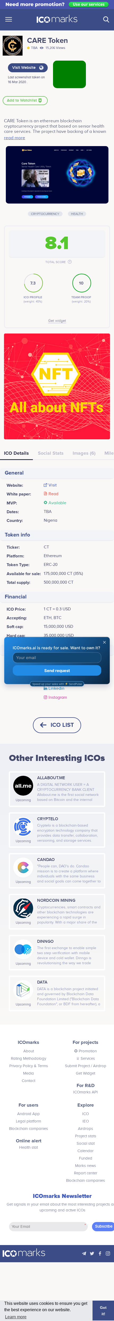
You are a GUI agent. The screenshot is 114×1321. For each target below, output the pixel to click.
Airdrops (85, 1128)
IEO (85, 1121)
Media (28, 1073)
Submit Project (77, 1066)
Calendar (85, 1151)
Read (53, 494)
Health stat (28, 1147)
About (28, 1051)
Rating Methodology (28, 1058)
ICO (85, 1114)
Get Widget (85, 1073)
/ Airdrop (98, 1066)
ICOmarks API (85, 1092)
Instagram (58, 697)
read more (14, 138)
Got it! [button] (103, 1310)
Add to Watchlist (22, 100)
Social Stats (51, 453)
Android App (28, 1114)
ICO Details (16, 453)
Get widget (57, 321)
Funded (85, 1158)
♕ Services (85, 1058)
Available (57, 503)
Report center (85, 1173)
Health (77, 214)
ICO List (62, 725)
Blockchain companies (28, 1128)
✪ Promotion (85, 1051)
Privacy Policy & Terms (28, 1066)
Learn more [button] (16, 1317)
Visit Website (24, 67)
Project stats (85, 1136)
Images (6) (84, 453)
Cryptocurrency (45, 214)
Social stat (86, 1143)
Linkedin (56, 688)
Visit (53, 485)
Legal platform (28, 1121)
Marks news (85, 1166)
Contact (28, 1081)
